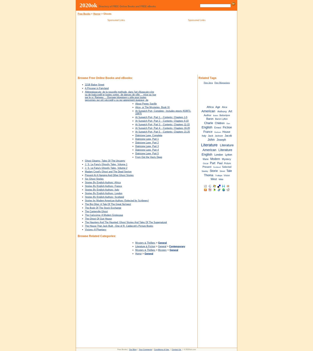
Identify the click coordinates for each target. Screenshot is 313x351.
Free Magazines (222, 83)
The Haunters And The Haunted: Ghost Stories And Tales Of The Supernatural (126, 222)
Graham (217, 132)
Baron (209, 118)
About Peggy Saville (146, 103)
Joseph (221, 139)
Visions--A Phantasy (95, 229)
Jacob (228, 135)
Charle (208, 123)
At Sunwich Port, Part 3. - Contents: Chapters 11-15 (162, 124)
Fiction (227, 127)
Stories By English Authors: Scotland (104, 197)
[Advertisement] (116, 48)
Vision (227, 175)
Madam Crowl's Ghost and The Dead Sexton (108, 171)
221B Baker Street (94, 84)
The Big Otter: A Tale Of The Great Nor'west (108, 204)
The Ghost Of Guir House (98, 218)
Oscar (205, 163)
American (208, 111)
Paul (219, 163)
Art (230, 111)
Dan (228, 123)
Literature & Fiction (145, 246)
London (218, 154)
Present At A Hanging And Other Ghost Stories (109, 175)
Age (217, 106)
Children (220, 123)
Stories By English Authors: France (103, 186)
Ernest (217, 127)
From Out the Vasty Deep (148, 157)
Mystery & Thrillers (145, 242)
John (211, 139)
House (226, 131)
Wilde (221, 179)
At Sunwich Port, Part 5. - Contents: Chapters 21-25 (162, 131)
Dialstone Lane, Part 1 (147, 139)
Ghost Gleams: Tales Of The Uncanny (105, 160)
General (162, 246)
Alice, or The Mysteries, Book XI (152, 107)
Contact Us (176, 349)
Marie (205, 159)
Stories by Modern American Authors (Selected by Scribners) (117, 200)
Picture (227, 163)
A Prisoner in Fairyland (97, 88)
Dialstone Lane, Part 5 (147, 153)
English (207, 127)
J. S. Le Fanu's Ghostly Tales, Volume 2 (106, 168)
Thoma (208, 175)
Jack (210, 135)
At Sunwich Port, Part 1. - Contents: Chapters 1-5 (161, 117)
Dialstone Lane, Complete (148, 135)
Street (222, 171)
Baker (215, 115)
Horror (97, 13)
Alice (224, 107)
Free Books (84, 13)
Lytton (228, 154)
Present (207, 167)
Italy (204, 135)
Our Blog (133, 349)
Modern (215, 158)
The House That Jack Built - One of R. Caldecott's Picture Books (119, 226)
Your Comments (145, 349)
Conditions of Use (161, 349)
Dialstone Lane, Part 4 (147, 150)
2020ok (88, 5)
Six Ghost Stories (94, 178)
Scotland (217, 167)
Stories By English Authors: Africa (103, 182)
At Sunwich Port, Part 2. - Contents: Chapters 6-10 (162, 121)
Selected (226, 167)
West (214, 179)
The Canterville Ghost (96, 211)
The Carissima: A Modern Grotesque (104, 215)
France (207, 131)
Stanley (205, 171)
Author (207, 115)
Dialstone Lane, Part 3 (147, 146)
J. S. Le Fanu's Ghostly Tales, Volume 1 (106, 164)
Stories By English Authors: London (103, 193)
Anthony (222, 111)
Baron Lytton (221, 119)
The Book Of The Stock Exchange (103, 207)
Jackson (219, 136)
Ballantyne (225, 115)
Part (212, 163)
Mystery (162, 250)
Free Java (208, 83)
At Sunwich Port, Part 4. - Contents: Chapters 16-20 (162, 128)
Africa (210, 107)
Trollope (218, 175)
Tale (229, 171)
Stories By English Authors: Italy (102, 189)
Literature (209, 145)
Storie (214, 171)
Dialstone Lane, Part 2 (147, 142)
